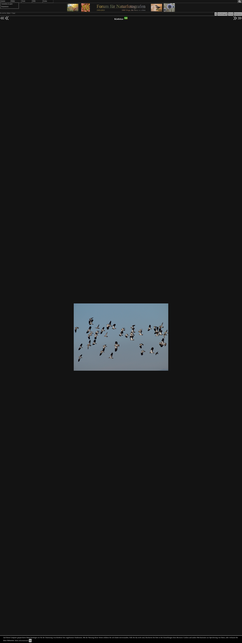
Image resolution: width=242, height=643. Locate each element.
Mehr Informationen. (22, 640)
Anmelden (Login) (6, 4)
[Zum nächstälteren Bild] (239, 18)
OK (30, 640)
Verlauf (230, 14)
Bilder (8, 13)
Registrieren (5, 6)
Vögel (13, 13)
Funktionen (238, 14)
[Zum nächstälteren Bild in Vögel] (235, 18)
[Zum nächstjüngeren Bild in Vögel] (7, 18)
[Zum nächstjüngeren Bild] (2, 18)
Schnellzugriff (222, 14)
